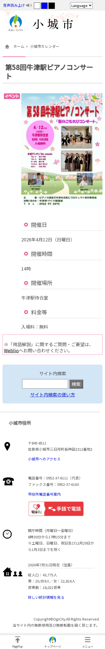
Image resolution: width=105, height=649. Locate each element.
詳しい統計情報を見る (46, 597)
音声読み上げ (14, 5)
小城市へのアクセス (44, 459)
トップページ (52, 646)
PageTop (17, 646)
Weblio (11, 350)
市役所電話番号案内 (44, 494)
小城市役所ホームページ (52, 24)
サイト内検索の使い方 (52, 394)
